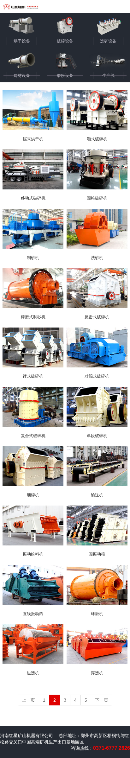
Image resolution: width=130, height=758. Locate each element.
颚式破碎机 (97, 139)
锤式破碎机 (33, 376)
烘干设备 (22, 41)
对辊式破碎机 (97, 376)
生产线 (108, 75)
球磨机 (97, 613)
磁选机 (33, 673)
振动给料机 (33, 554)
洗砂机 (97, 257)
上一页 (28, 700)
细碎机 (33, 495)
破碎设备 (65, 41)
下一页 (101, 700)
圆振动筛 (97, 554)
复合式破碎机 (33, 435)
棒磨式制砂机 (33, 317)
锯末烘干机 (33, 139)
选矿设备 (108, 41)
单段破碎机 (97, 435)
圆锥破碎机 (97, 198)
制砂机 (33, 257)
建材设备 (22, 75)
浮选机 (97, 673)
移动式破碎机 (33, 198)
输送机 (97, 495)
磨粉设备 (65, 75)
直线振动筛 (33, 613)
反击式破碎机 (97, 317)
